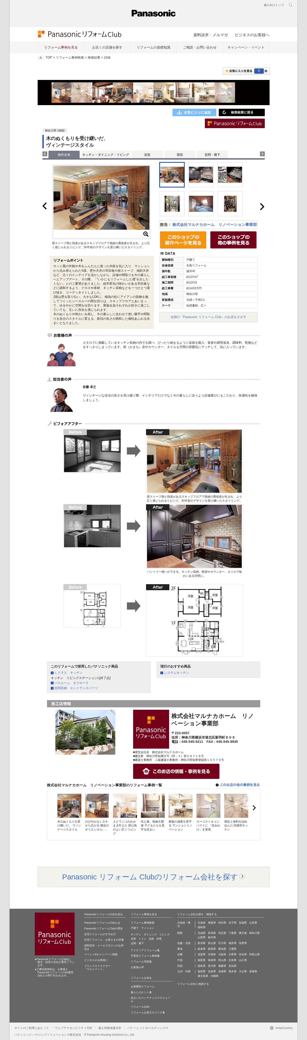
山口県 (243, 960)
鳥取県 (202, 960)
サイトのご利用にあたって (31, 1028)
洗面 (151, 938)
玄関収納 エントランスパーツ (76, 688)
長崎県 (222, 971)
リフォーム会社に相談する (193, 983)
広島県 (232, 960)
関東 (180, 933)
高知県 (232, 965)
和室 (159, 938)
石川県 (222, 943)
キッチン (136, 934)
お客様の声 (137, 967)
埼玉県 (222, 933)
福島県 (202, 927)
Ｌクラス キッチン (68, 672)
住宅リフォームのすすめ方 (100, 934)
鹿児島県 (203, 975)
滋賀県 (202, 954)
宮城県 (243, 922)
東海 (180, 948)
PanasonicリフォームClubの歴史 (103, 928)
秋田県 (222, 922)
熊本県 (232, 971)
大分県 (243, 971)
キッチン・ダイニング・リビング (105, 154)
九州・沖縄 (183, 971)
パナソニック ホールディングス (147, 1028)
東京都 (243, 933)
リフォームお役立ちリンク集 (148, 1012)
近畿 (180, 954)
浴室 (147, 154)
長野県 (243, 943)
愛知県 (222, 948)
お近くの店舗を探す (107, 47)
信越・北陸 (183, 943)
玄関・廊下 (212, 154)
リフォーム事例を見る (61, 47)
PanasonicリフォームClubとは (102, 922)
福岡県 (202, 971)
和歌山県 (254, 954)
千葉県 (232, 933)
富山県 (212, 943)
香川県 (212, 965)
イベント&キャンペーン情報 (101, 954)
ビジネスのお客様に (96, 960)
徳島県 (202, 965)
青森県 (212, 922)
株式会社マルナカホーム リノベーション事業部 (214, 224)
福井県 (232, 943)
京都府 (212, 954)
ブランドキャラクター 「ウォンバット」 (97, 967)
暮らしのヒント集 (141, 992)
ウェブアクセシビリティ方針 (73, 1028)
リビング (164, 934)
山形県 (253, 922)
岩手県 (232, 922)
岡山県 (222, 960)
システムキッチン (176, 672)
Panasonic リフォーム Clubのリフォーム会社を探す (150, 877)
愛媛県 (222, 965)
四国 (180, 965)
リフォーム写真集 (141, 961)
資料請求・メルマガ (210, 35)
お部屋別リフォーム (142, 986)
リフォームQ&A (140, 1006)
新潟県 (202, 943)
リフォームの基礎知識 (153, 47)
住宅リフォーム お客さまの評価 (104, 939)
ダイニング (150, 934)
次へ (254, 808)
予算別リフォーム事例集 (145, 955)
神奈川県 (254, 933)
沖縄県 (214, 975)
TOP (49, 57)
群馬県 (212, 933)
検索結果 (94, 57)
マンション (147, 927)
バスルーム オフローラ (71, 683)
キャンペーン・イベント (246, 47)
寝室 (180, 154)
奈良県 (243, 954)
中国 (180, 960)
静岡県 (212, 948)
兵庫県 (232, 954)
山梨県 (202, 937)
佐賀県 (212, 971)
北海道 (202, 922)
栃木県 (212, 937)
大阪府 (222, 954)
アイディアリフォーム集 (145, 950)
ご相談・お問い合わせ (200, 47)
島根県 (212, 960)
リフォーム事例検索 (70, 57)
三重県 (232, 948)
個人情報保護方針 (109, 1028)
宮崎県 (253, 971)
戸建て (135, 927)
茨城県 (202, 933)
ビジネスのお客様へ (252, 35)
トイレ (142, 938)
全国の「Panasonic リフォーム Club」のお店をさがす (208, 317)
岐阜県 (202, 948)
